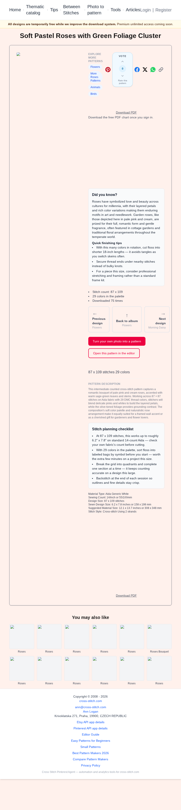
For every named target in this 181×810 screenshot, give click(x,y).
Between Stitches (71, 9)
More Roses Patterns (95, 77)
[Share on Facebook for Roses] (137, 69)
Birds (93, 93)
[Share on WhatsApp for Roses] (152, 69)
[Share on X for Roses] (145, 69)
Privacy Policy (90, 765)
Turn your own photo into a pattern (117, 341)
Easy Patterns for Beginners (90, 740)
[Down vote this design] (122, 75)
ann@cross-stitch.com (90, 707)
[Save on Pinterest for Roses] (107, 69)
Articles (133, 9)
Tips (54, 9)
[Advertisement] (126, 154)
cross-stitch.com (90, 701)
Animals (95, 87)
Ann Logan (90, 711)
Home (15, 9)
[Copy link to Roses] (160, 69)
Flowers (95, 66)
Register (163, 10)
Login (145, 10)
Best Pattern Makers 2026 (90, 753)
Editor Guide (90, 734)
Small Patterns (90, 747)
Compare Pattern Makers (90, 759)
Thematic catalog (35, 9)
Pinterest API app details (90, 728)
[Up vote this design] (122, 61)
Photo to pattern (95, 9)
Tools (116, 9)
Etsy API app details (90, 722)
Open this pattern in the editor (114, 353)
